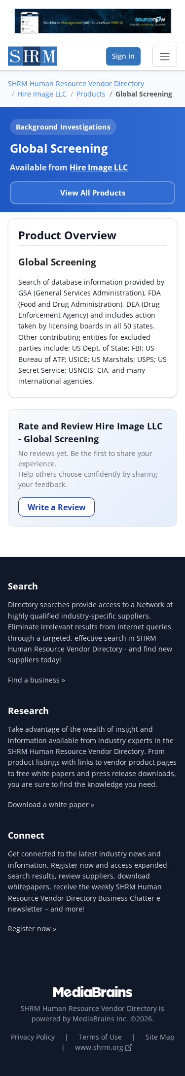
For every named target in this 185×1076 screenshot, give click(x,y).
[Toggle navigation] (164, 56)
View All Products (92, 192)
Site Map (160, 1037)
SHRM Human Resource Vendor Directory (76, 83)
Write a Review (57, 507)
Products (91, 93)
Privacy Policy (33, 1037)
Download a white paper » (51, 804)
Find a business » (36, 680)
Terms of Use (100, 1037)
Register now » (32, 928)
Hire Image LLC (42, 93)
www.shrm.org (100, 1047)
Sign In (123, 56)
